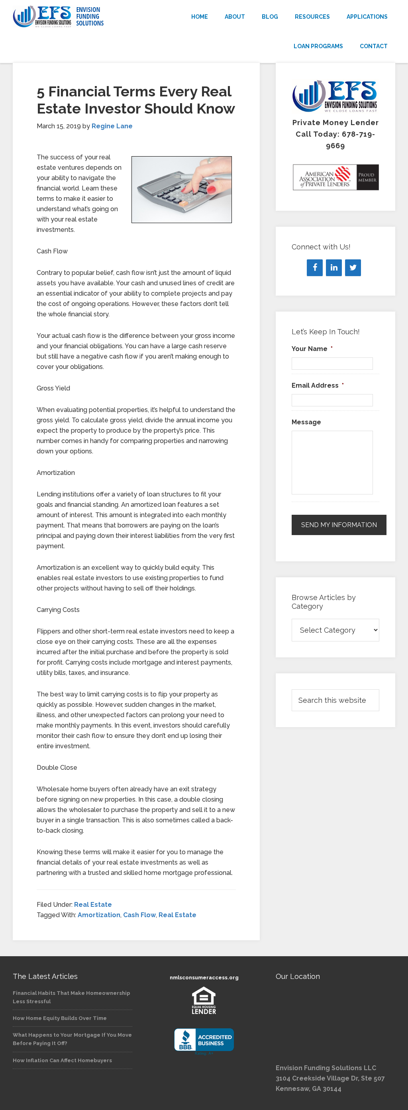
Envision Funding (72, 17)
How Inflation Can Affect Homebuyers (62, 1060)
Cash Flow (139, 915)
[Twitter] (353, 267)
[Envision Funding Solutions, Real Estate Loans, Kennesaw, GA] (204, 1042)
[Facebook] (315, 267)
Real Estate (93, 904)
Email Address (318, 385)
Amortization (99, 915)
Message (306, 422)
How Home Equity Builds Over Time (60, 1018)
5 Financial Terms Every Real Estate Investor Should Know (136, 100)
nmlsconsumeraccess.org (204, 978)
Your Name (312, 349)
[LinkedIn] (334, 267)
